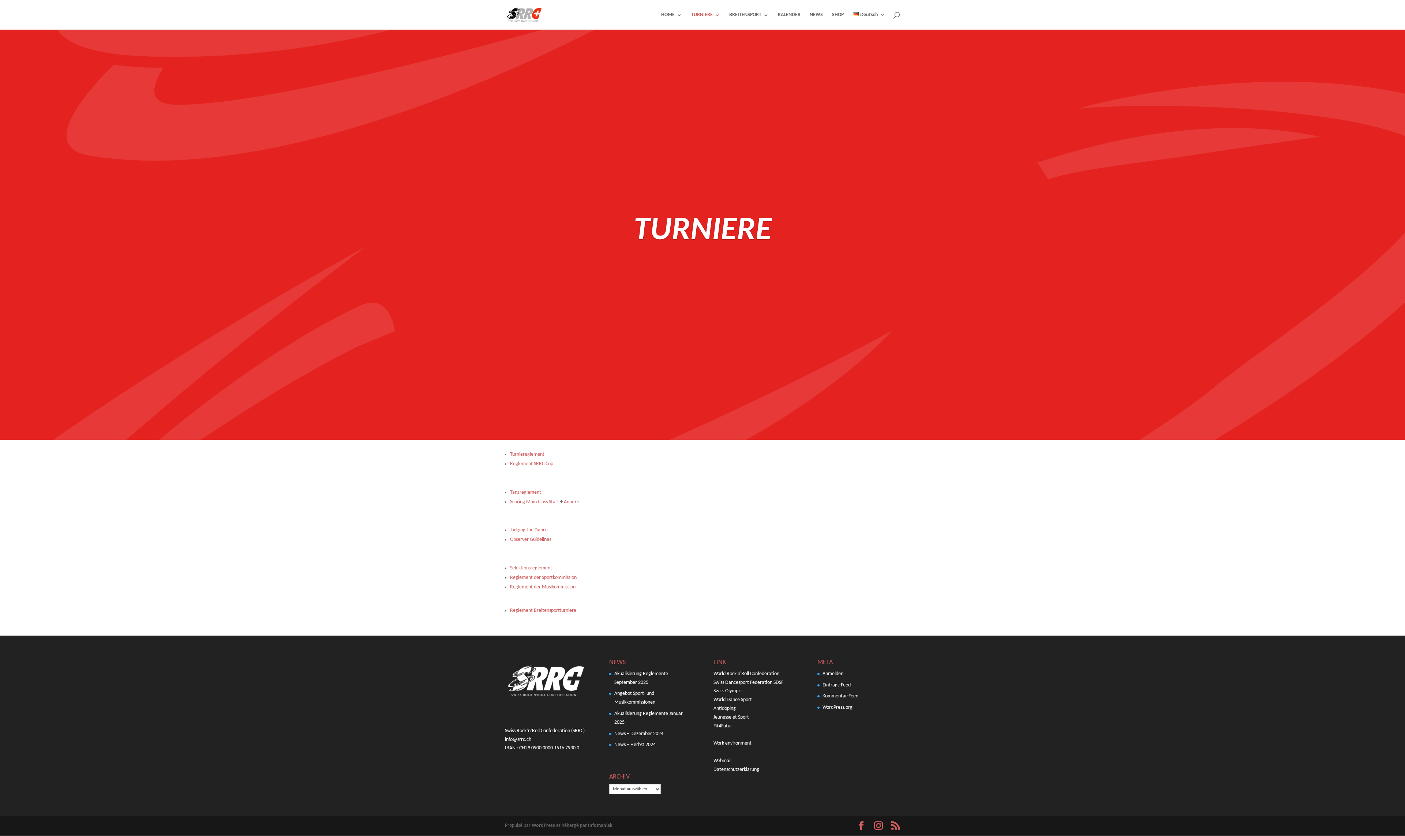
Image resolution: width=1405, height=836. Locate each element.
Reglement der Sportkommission (543, 577)
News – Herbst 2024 (635, 744)
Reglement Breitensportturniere (543, 610)
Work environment (732, 743)
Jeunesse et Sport (731, 717)
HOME (668, 15)
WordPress (543, 825)
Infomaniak (600, 825)
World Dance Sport (732, 700)
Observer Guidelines (530, 539)
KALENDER (789, 15)
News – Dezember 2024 (638, 734)
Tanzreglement (525, 492)
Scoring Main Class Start (535, 502)
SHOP (838, 15)
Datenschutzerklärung (736, 769)
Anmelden (833, 674)
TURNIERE (702, 15)
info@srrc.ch (518, 739)
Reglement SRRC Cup (531, 464)
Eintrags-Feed (837, 685)
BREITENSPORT (745, 15)
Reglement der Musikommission (543, 587)
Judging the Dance (529, 530)
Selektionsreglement (531, 568)
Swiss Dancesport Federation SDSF (748, 682)
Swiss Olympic (727, 691)
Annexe (571, 502)
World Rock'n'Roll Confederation (746, 674)
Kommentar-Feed (840, 696)
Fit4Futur (722, 726)
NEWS (816, 15)
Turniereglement (527, 454)
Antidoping (724, 708)
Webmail (722, 761)
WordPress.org (838, 707)
